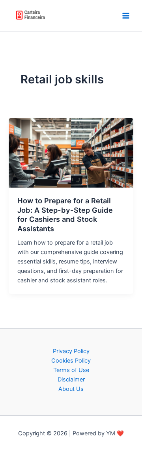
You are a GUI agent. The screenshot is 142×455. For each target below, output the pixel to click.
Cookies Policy (71, 360)
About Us (71, 388)
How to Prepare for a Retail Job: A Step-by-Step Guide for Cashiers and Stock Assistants (65, 214)
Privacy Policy (71, 351)
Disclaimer (71, 379)
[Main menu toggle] (126, 15)
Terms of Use (71, 370)
